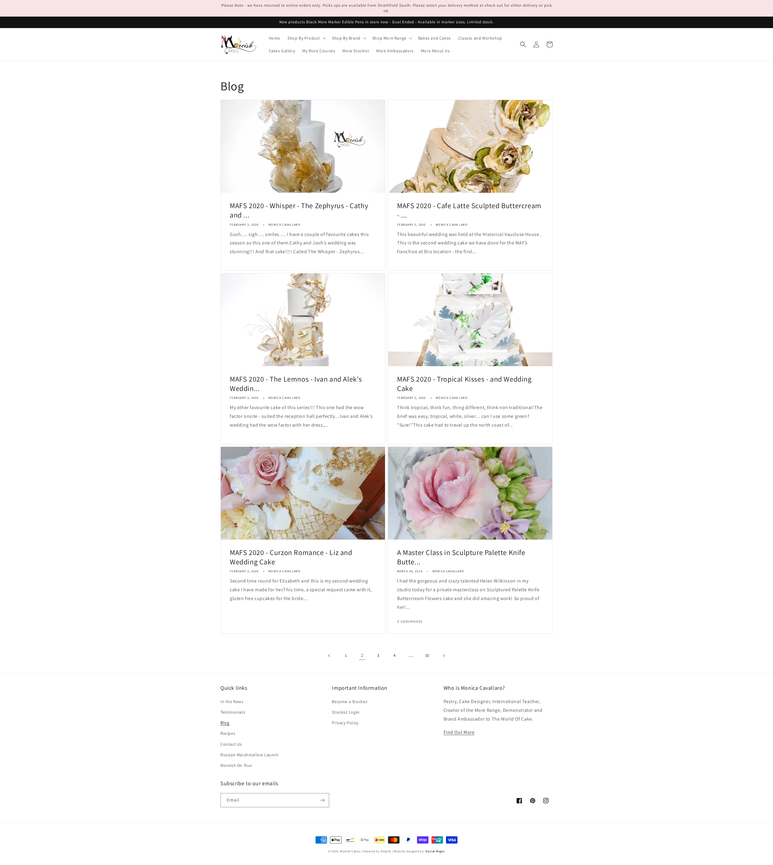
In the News (232, 701)
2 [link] (362, 655)
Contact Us (231, 744)
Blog (224, 722)
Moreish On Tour (236, 765)
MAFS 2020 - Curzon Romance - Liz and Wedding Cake (291, 557)
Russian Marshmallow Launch (249, 754)
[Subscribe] (322, 800)
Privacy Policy (345, 722)
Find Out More (459, 732)
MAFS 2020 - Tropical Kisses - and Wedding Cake (464, 383)
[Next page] (443, 655)
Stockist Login (345, 712)
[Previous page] (329, 655)
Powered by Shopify (377, 851)
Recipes (227, 733)
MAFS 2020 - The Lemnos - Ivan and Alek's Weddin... (296, 383)
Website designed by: (419, 851)
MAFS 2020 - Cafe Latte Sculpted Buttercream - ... (469, 210)
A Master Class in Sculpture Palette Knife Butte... (461, 557)
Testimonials (232, 712)
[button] (306, 38)
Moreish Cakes (350, 851)
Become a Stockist (349, 701)
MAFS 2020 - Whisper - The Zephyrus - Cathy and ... (299, 210)
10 (427, 655)
